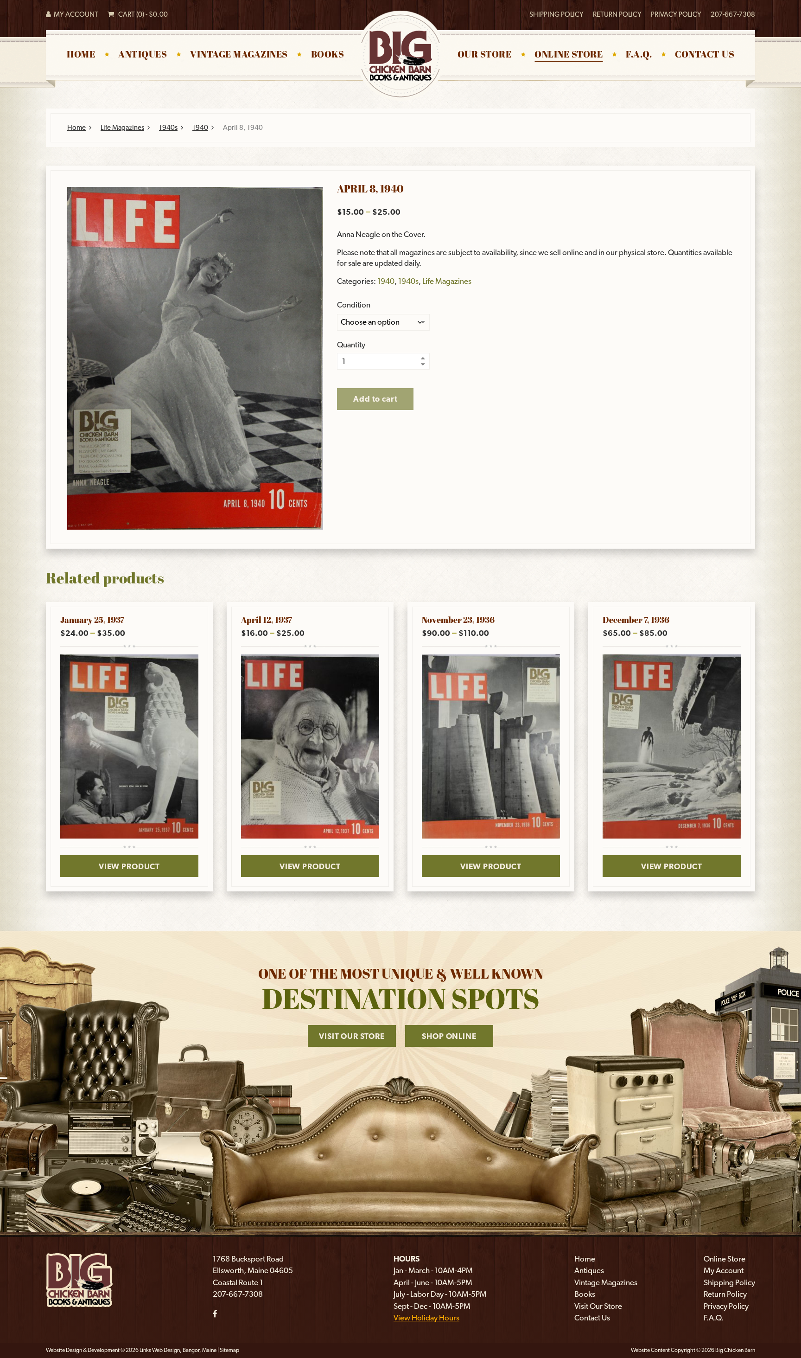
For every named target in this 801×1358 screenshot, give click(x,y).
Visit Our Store (352, 1036)
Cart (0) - (141, 14)
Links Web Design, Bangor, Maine (178, 1350)
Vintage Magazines (239, 55)
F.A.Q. (639, 55)
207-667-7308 (733, 14)
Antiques (142, 55)
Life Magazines (122, 127)
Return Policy (617, 14)
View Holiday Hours (426, 1317)
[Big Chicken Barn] (79, 1279)
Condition (353, 305)
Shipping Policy (556, 14)
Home (81, 55)
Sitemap (229, 1350)
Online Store (568, 55)
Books (327, 55)
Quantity (351, 344)
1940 (200, 127)
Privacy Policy (676, 14)
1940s (168, 127)
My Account (74, 14)
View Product (129, 866)
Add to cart (375, 399)
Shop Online (449, 1036)
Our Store (485, 55)
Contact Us (704, 55)
